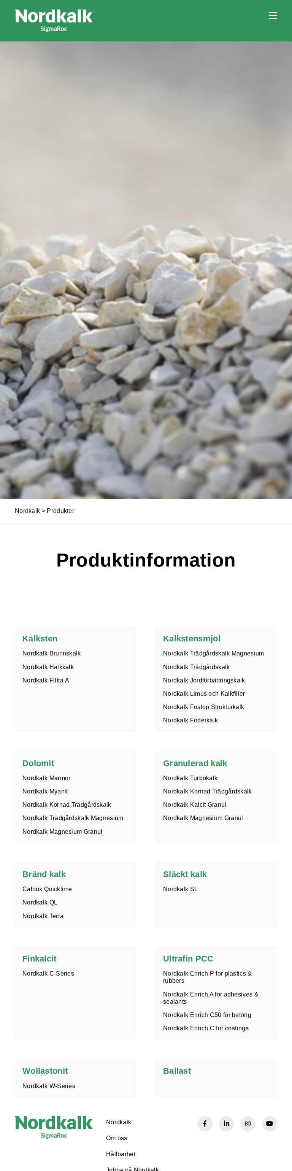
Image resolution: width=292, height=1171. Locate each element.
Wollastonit (45, 1071)
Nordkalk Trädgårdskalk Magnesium (213, 653)
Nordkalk (27, 511)
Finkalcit (39, 958)
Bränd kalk (44, 874)
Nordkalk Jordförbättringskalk (204, 680)
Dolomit (38, 763)
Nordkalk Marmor (46, 778)
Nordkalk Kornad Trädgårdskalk (66, 804)
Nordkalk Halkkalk (48, 667)
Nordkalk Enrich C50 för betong (207, 1015)
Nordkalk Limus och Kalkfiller (204, 693)
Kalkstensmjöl (192, 638)
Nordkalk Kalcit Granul (195, 804)
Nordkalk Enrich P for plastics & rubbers (207, 977)
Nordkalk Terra (42, 916)
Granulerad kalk (195, 763)
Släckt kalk (185, 874)
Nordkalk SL (180, 889)
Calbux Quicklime (47, 889)
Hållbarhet (120, 1154)
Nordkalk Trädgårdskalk (196, 667)
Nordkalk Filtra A (45, 680)
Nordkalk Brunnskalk (51, 653)
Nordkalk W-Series (48, 1086)
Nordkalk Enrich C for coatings (206, 1028)
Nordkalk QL (39, 902)
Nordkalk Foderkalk (190, 720)
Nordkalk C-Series (48, 973)
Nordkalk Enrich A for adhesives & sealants (211, 998)
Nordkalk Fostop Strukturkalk (203, 707)
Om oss (116, 1138)
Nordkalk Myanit (45, 791)
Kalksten (39, 638)
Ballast (177, 1071)
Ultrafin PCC (188, 958)
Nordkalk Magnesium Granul (62, 831)
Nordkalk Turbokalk (190, 778)
